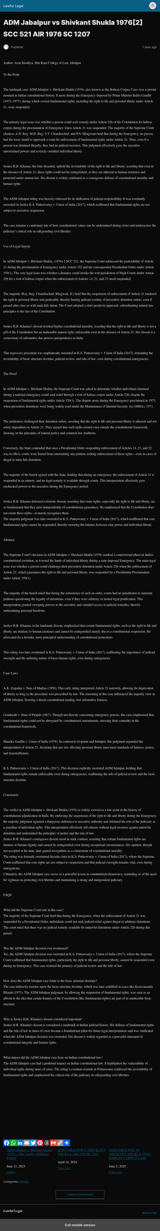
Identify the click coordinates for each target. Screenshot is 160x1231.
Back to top (149, 1212)
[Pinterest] (40, 1145)
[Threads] (46, 1145)
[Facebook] (6, 1145)
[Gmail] (53, 1145)
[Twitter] (33, 1145)
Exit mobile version (80, 1225)
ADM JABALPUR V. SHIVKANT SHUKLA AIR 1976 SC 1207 (81, 1152)
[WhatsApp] (13, 1145)
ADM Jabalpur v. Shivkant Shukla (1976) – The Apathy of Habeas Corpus (29, 1154)
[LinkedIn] (20, 1145)
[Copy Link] (60, 1145)
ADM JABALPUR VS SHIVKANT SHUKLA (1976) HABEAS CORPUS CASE (130, 1154)
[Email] (26, 1145)
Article (11, 1172)
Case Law (64, 1168)
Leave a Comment (80, 1194)
